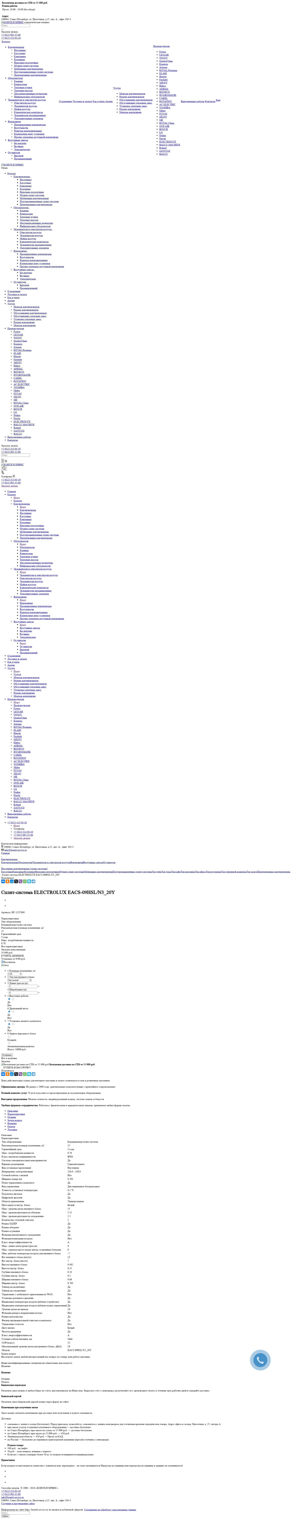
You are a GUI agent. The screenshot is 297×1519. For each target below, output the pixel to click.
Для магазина (187, 871)
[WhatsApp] (25, 881)
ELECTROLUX (22, 421)
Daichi (17, 418)
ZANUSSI (19, 430)
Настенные (26, 179)
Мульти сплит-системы (32, 195)
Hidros (17, 365)
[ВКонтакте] (3, 881)
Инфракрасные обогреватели (35, 226)
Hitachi (17, 356)
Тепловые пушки (29, 216)
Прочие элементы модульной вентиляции (42, 266)
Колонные (25, 188)
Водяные (24, 275)
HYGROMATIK (22, 374)
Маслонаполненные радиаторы (36, 223)
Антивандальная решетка (20, 1046)
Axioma (18, 347)
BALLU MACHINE (24, 424)
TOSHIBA (19, 387)
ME (15, 399)
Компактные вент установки (35, 263)
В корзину (7, 1055)
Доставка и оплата (17, 294)
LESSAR (18, 334)
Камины (24, 210)
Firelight (18, 359)
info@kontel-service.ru (15, 849)
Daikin (17, 415)
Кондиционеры (22, 176)
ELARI (17, 353)
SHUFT (18, 362)
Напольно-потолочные (32, 192)
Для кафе (175, 871)
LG (15, 412)
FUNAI (17, 393)
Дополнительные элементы (34, 247)
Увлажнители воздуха (31, 235)
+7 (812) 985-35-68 (11, 34)
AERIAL (18, 368)
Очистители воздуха (30, 232)
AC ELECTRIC (22, 384)
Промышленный (28, 288)
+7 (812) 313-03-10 (11, 37)
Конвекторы (26, 213)
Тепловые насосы (29, 219)
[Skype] (29, 881)
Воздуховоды (27, 257)
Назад (17, 497)
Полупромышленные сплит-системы (39, 201)
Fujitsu (17, 331)
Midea (17, 390)
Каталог (11, 173)
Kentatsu (18, 343)
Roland (17, 427)
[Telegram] (33, 881)
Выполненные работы (19, 436)
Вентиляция (21, 250)
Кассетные (25, 182)
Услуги (11, 303)
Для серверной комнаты (233, 871)
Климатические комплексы (34, 241)
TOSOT (18, 337)
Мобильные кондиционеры (34, 198)
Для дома (166, 871)
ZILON (17, 396)
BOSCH (18, 409)
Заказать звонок (9, 485)
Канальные (26, 185)
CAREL (18, 378)
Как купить (13, 297)
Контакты (12, 440)
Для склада (252, 871)
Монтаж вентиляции (25, 325)
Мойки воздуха (28, 238)
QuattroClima (20, 340)
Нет (9, 1005)
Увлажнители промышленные (36, 244)
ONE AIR (19, 405)
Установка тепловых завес (27, 319)
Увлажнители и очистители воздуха (33, 229)
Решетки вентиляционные (34, 260)
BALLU (18, 433)
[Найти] (2, 29)
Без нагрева (26, 272)
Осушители (20, 281)
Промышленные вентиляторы (36, 254)
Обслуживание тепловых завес (30, 316)
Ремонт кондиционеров (26, 309)
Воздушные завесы (24, 269)
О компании (13, 291)
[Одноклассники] (7, 881)
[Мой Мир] (12, 881)
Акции (11, 300)
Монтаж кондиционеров (26, 306)
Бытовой (24, 285)
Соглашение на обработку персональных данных (110, 1509)
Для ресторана (213, 871)
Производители (15, 328)
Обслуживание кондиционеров (30, 312)
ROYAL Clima (21, 402)
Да (8, 1002)
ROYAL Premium (22, 350)
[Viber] (20, 881)
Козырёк (11, 1039)
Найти (5, 1516)
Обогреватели (22, 207)
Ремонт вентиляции (24, 322)
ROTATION (20, 381)
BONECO (19, 371)
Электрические (28, 278)
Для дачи (156, 871)
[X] (16, 881)
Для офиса (200, 871)
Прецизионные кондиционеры (36, 204)
